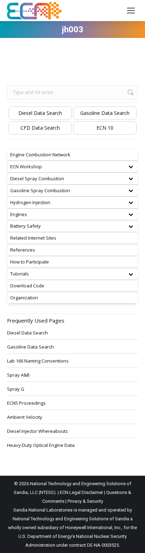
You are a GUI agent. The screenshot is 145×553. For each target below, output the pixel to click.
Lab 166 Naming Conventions (38, 361)
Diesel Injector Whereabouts (37, 431)
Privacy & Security (85, 501)
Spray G (15, 389)
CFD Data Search (40, 127)
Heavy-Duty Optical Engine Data (41, 445)
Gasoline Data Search (105, 113)
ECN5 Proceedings (26, 403)
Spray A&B (18, 375)
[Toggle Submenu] (131, 167)
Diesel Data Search (40, 113)
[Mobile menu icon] (131, 11)
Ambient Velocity (24, 417)
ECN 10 (104, 127)
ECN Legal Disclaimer (81, 492)
